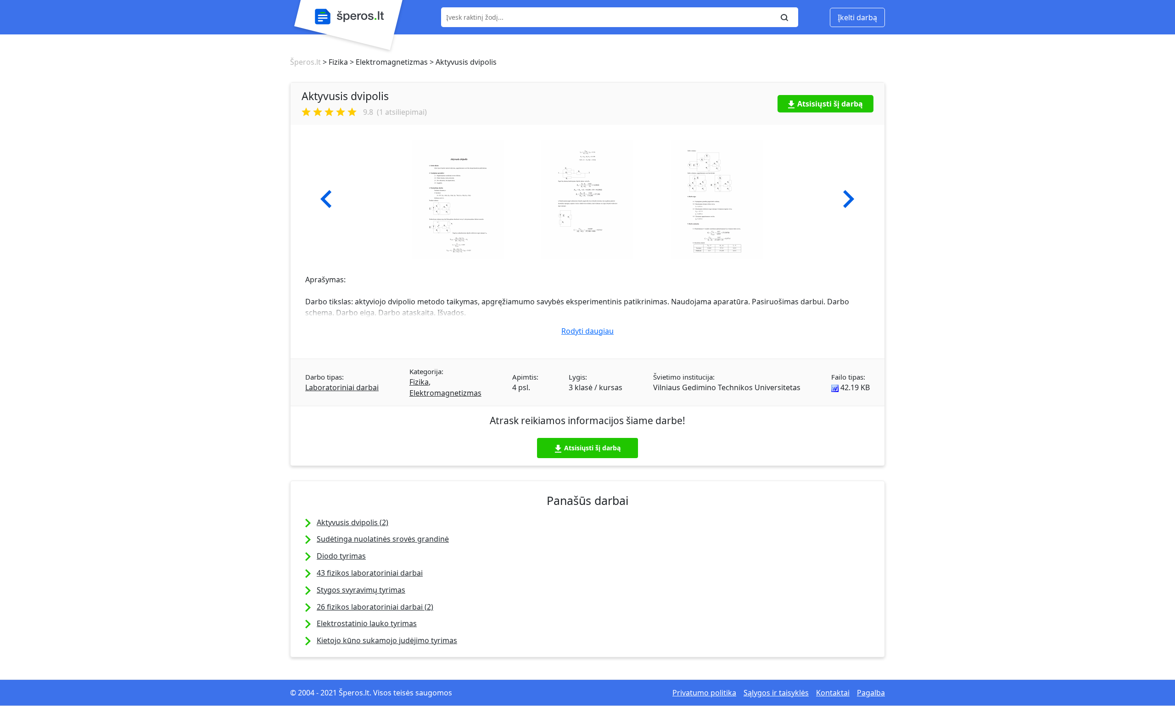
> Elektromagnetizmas (388, 62)
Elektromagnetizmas (445, 393)
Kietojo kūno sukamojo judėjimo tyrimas (387, 640)
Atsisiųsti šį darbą (830, 104)
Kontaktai (833, 693)
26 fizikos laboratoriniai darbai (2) (375, 607)
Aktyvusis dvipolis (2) (352, 522)
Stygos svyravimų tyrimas (361, 590)
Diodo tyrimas (341, 556)
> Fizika (334, 62)
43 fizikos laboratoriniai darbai (370, 573)
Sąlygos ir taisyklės (776, 693)
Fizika (419, 382)
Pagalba (871, 693)
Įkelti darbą (857, 17)
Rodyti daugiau (587, 331)
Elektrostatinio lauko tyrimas (367, 623)
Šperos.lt (305, 62)
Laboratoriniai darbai (342, 387)
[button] (326, 199)
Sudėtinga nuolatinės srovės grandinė (383, 539)
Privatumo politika (704, 693)
